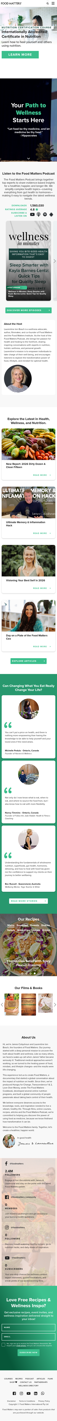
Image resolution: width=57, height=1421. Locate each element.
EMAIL (7, 1337)
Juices (36, 930)
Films (50, 1379)
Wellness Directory (29, 1386)
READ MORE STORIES (24, 901)
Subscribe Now (28, 1352)
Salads (11, 930)
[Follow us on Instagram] (21, 1393)
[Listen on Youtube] (33, 214)
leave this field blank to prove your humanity (11, 1289)
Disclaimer (11, 1401)
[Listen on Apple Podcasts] (39, 214)
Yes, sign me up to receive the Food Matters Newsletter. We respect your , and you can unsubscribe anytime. (29, 1345)
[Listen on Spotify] (46, 214)
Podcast (29, 1379)
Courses (8, 1379)
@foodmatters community (23, 1197)
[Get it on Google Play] (52, 214)
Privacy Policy (44, 1401)
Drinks (46, 930)
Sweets (34, 925)
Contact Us (26, 1382)
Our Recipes (28, 919)
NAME (7, 1327)
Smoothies (23, 930)
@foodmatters (17, 1164)
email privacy (21, 1346)
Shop (12, 1382)
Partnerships (40, 1382)
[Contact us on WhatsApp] (42, 1393)
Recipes (19, 1379)
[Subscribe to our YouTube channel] (28, 1393)
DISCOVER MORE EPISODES (24, 310)
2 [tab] (26, 973)
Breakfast (22, 925)
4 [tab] (34, 973)
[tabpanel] (28, 945)
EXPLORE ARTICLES (24, 661)
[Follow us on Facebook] (14, 1393)
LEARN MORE (20, 55)
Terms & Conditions (27, 1401)
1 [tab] (22, 973)
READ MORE (40, 475)
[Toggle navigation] (53, 3)
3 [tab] (30, 973)
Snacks (45, 925)
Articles (41, 1379)
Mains (10, 925)
